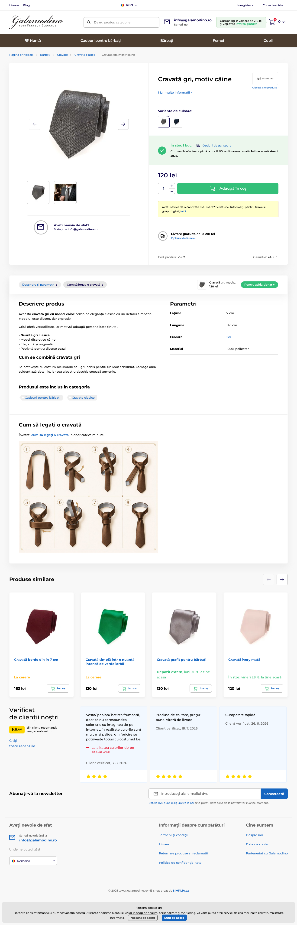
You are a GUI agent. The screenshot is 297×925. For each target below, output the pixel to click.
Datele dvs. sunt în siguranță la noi (171, 802)
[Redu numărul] (172, 191)
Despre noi (254, 835)
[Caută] (89, 22)
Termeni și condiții (173, 835)
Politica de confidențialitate (180, 862)
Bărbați (45, 54)
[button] (123, 124)
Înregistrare (245, 5)
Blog (26, 5)
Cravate (62, 54)
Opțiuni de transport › (217, 145)
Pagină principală (21, 54)
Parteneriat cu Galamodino (267, 853)
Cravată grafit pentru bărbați (181, 660)
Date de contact (258, 844)
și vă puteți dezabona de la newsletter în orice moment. (208, 802)
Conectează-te (273, 5)
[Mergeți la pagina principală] (36, 22)
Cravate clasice (84, 54)
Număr (163, 188)
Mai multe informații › (175, 92)
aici (183, 211)
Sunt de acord (174, 917)
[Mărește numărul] (172, 186)
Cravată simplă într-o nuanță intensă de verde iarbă (110, 662)
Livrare (14, 5)
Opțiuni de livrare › (183, 238)
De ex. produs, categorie (112, 22)
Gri (228, 337)
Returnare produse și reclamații (183, 853)
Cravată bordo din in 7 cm (36, 660)
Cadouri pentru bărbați (42, 397)
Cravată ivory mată (244, 660)
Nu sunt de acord (143, 917)
